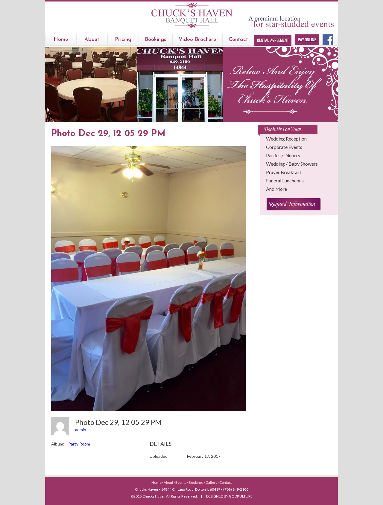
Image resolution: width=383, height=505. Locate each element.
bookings (155, 39)
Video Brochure (197, 39)
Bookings (196, 482)
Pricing (123, 39)
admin (80, 429)
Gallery (212, 482)
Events (181, 482)
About (91, 39)
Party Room (79, 443)
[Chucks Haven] (191, 28)
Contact (238, 39)
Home (61, 39)
